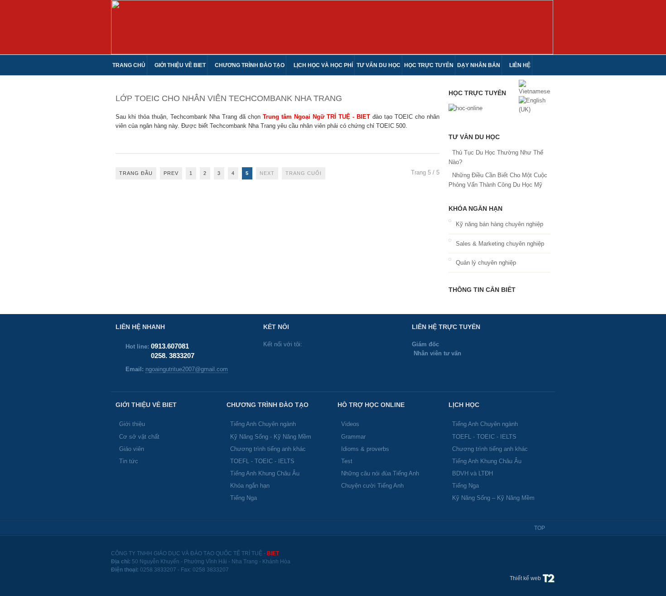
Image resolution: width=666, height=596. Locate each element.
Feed (329, 363)
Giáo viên (131, 449)
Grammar (353, 436)
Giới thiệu (132, 424)
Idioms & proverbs (365, 449)
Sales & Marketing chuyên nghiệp (500, 243)
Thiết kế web (526, 578)
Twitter (270, 363)
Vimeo (348, 363)
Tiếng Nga (243, 497)
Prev (171, 173)
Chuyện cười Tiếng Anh (372, 485)
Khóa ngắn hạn (250, 485)
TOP (539, 528)
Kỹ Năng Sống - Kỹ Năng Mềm (270, 436)
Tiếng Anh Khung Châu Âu (264, 473)
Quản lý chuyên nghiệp (486, 262)
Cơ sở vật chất (139, 436)
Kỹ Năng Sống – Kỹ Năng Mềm (493, 497)
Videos (350, 424)
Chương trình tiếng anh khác (268, 449)
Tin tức (128, 461)
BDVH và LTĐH (472, 473)
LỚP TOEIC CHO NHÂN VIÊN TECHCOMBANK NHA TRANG (229, 98)
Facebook (290, 363)
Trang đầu (136, 173)
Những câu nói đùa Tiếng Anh (380, 473)
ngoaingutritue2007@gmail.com (186, 369)
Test (346, 461)
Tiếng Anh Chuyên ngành (263, 424)
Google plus (309, 363)
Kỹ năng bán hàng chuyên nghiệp (499, 224)
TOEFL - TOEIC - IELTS (262, 461)
